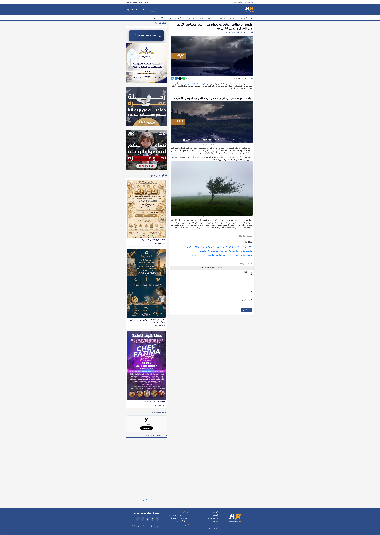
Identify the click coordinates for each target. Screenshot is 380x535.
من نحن (129, 2)
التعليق (250, 274)
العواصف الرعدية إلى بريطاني (193, 83)
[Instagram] (139, 9)
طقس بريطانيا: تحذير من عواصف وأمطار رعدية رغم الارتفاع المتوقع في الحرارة (219, 246)
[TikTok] (136, 9)
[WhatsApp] (183, 78)
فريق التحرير (248, 78)
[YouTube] (143, 9)
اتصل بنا (147, 2)
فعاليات (194, 18)
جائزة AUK (163, 18)
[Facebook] (132, 9)
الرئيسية (251, 17)
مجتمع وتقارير (230, 32)
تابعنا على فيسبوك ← (146, 491)
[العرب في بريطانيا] (249, 10)
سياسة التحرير (213, 516)
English (153, 9)
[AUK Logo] (235, 515)
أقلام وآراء (210, 18)
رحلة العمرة (186, 18)
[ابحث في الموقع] (128, 10)
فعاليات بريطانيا (158, 166)
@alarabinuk (146, 419)
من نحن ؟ (185, 503)
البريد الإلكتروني (247, 300)
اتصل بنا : (185, 516)
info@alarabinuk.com (173, 516)
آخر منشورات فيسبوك (156, 426)
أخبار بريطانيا (244, 18)
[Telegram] (172, 78)
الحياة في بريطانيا (221, 18)
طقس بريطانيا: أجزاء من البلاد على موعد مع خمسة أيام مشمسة (226, 251)
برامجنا (201, 18)
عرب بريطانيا (234, 18)
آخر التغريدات (159, 403)
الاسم (250, 291)
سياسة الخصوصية (137, 2)
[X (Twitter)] (146, 9)
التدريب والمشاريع (175, 18)
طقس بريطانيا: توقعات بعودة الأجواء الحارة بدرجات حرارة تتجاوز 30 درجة (222, 255)
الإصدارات (155, 18)
